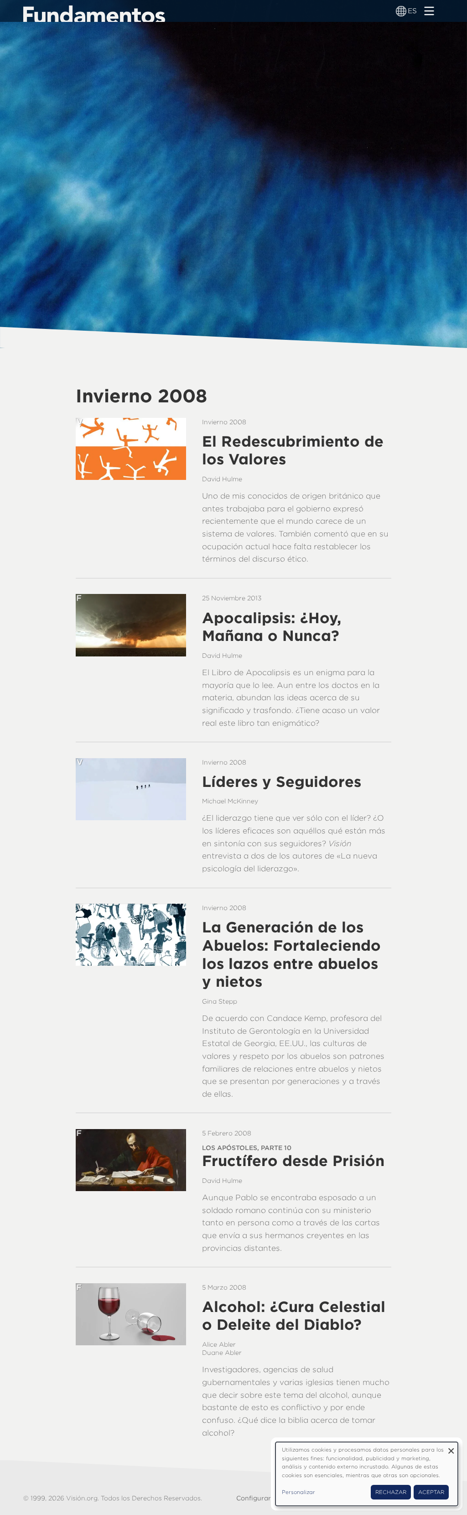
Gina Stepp (219, 1001)
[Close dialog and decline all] (451, 1447)
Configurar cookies (267, 1498)
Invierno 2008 (224, 422)
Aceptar (431, 1492)
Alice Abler (219, 1344)
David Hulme (222, 479)
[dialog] (366, 1474)
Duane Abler (222, 1352)
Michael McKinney (230, 801)
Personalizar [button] (298, 1492)
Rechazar (390, 1492)
